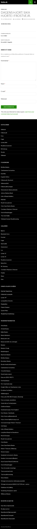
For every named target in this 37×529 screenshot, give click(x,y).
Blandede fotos (5, 234)
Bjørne (3, 230)
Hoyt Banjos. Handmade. (8, 413)
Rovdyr (3, 152)
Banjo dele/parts (5, 335)
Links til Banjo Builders (7, 196)
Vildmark (3, 155)
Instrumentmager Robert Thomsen (11, 422)
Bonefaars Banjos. (6, 361)
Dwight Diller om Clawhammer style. (11, 387)
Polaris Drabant (5, 307)
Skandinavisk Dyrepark (7, 515)
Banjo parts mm (5, 338)
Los (2, 250)
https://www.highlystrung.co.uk (10, 419)
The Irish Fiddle (5, 215)
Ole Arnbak (17, 19)
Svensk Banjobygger (6, 212)
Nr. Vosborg (4, 266)
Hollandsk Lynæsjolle (6, 294)
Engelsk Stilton (5, 177)
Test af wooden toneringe (8, 468)
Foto (2, 136)
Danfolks (3, 173)
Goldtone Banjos (5, 406)
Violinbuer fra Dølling (7, 487)
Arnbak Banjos (5, 329)
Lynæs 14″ (4, 297)
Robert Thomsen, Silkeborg (8, 448)
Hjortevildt (4, 243)
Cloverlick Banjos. (6, 371)
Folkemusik (4, 132)
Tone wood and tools (7, 471)
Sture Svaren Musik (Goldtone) (9, 461)
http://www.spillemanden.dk (9, 416)
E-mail (3, 91)
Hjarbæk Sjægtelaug (6, 291)
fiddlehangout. (5, 393)
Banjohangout (5, 351)
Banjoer (3, 345)
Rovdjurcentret (5, 509)
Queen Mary (4, 310)
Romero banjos (5, 452)
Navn (3, 84)
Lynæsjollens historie (7, 301)
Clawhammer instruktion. (8, 170)
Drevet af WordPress (6, 526)
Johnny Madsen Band (7, 193)
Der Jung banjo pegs (6, 384)
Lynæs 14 (3, 256)
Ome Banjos (4, 442)
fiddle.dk (4, 2)
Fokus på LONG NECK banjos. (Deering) (12, 397)
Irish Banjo (4, 426)
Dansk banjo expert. (6, 374)
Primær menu (35, 2)
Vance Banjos (4, 477)
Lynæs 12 (3, 253)
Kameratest (4, 247)
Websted (4, 99)
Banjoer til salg (5, 348)
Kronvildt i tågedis (6, 41)
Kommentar (5, 60)
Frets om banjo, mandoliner (8, 400)
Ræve (2, 276)
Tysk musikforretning (7, 474)
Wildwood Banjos (6, 494)
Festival (3, 237)
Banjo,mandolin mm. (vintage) (9, 341)
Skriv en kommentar (29, 19)
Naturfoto (4, 263)
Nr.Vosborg (4, 149)
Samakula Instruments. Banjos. (9, 455)
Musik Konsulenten (6, 203)
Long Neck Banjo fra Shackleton (10, 432)
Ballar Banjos (4, 332)
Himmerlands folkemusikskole (9, 190)
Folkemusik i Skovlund (7, 180)
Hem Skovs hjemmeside (7, 505)
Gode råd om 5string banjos (8, 403)
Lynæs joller (4, 142)
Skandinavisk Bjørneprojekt (8, 512)
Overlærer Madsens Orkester (9, 209)
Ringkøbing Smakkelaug (7, 314)
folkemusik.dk (5, 183)
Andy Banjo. (4, 325)
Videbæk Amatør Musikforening (10, 219)
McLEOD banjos (5, 435)
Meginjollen (4, 304)
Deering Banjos (5, 380)
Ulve (2, 279)
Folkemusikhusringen (7, 186)
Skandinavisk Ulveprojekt (8, 518)
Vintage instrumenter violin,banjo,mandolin (13, 481)
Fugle (2, 139)
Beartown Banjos (6, 354)
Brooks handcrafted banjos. (8, 364)
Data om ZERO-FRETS (7, 377)
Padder (3, 273)
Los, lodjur (6, 34)
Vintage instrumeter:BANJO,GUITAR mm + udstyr (15, 484)
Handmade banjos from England (9, 409)
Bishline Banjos (5, 167)
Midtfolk (3, 199)
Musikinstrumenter (6, 145)
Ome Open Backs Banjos (8, 206)
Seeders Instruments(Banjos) (9, 458)
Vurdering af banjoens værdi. (9, 490)
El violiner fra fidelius (6, 390)
